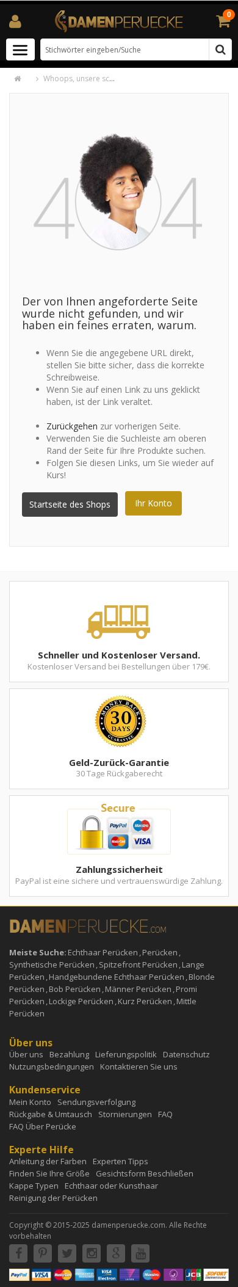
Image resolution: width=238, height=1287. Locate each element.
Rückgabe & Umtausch (50, 1114)
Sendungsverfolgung (96, 1101)
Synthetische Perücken (52, 964)
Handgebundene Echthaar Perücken (116, 976)
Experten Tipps (120, 1161)
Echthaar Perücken (103, 952)
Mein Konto (30, 1101)
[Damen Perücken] (119, 20)
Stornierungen (125, 1114)
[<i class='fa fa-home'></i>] (23, 78)
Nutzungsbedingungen (51, 1066)
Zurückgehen (72, 426)
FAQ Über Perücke (42, 1126)
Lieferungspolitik (126, 1054)
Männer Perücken (138, 988)
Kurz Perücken (145, 1001)
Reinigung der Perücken (53, 1197)
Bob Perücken (75, 988)
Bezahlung (69, 1054)
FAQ (165, 1114)
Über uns (26, 1054)
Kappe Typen (34, 1185)
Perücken (160, 952)
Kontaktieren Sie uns (139, 1066)
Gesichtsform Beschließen (144, 1173)
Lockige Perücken (81, 1001)
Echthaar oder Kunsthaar (111, 1185)
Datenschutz (186, 1054)
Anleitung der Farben (48, 1161)
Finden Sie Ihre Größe (49, 1173)
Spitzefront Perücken (138, 964)
